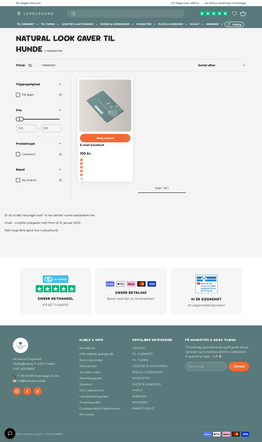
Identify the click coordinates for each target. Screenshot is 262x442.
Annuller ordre (90, 372)
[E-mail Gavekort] (105, 106)
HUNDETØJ (143, 24)
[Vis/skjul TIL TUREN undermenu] (58, 24)
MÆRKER (212, 24)
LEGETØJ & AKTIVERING (77, 24)
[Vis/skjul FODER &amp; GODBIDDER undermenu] (132, 24)
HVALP (194, 24)
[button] (243, 13)
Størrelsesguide (90, 378)
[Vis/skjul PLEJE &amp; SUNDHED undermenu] (186, 24)
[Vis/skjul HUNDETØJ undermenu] (154, 24)
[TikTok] (38, 391)
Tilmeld (239, 366)
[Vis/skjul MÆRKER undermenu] (221, 24)
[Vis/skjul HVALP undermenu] (202, 24)
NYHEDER (139, 402)
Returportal (87, 366)
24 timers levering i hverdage (225, 3)
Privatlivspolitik (90, 402)
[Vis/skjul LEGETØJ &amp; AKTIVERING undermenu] (96, 24)
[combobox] (126, 13)
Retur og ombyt (91, 360)
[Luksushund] (42, 345)
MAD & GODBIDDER (147, 372)
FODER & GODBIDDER (114, 24)
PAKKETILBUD (143, 408)
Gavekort (86, 384)
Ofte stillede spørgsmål (96, 354)
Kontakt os (87, 348)
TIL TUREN (48, 24)
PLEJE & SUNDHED (170, 24)
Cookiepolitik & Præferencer (99, 408)
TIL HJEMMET (25, 24)
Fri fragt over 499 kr (185, 3)
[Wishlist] (234, 13)
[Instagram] (17, 391)
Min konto (86, 414)
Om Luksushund (91, 390)
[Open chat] (10, 433)
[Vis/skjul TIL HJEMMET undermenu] (37, 24)
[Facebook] (27, 391)
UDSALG (138, 348)
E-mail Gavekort (92, 145)
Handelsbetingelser (93, 396)
